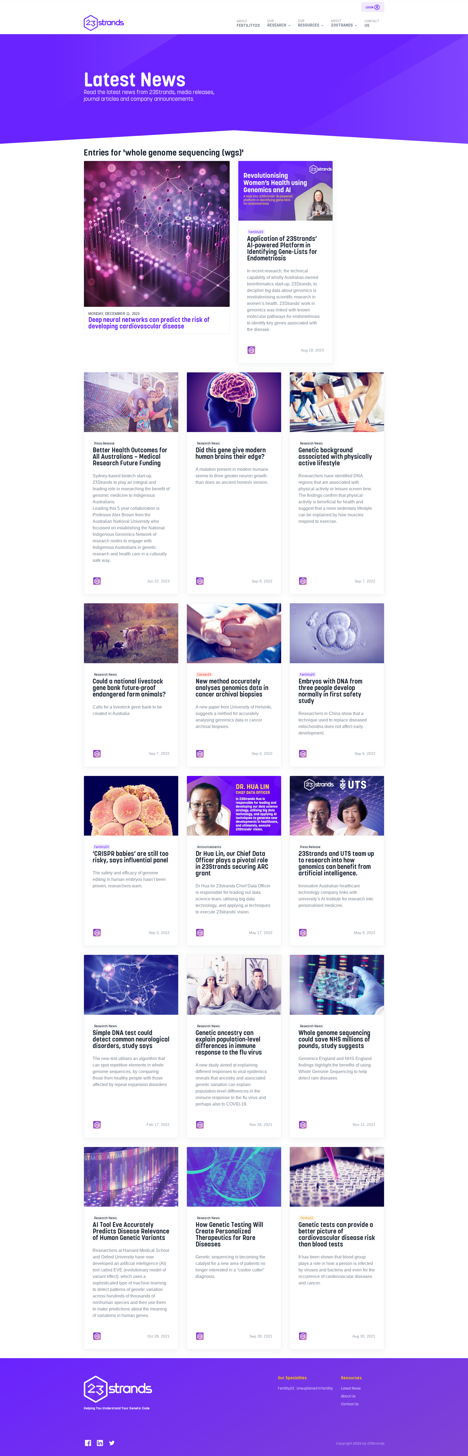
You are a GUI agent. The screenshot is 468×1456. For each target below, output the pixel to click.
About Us (348, 1396)
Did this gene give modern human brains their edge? (231, 453)
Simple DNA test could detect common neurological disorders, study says (131, 1039)
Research (276, 22)
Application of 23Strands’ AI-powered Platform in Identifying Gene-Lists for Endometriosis (282, 248)
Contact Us (350, 1404)
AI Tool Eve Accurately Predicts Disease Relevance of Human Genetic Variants (131, 1230)
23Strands (342, 22)
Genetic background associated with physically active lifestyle (335, 456)
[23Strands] (104, 23)
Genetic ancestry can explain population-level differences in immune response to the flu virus (229, 1042)
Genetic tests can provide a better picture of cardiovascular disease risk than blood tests (336, 1234)
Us (372, 23)
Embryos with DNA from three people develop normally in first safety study (330, 690)
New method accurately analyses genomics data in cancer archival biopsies (232, 687)
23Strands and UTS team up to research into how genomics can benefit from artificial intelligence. (336, 863)
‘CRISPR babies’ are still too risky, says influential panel (130, 856)
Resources (308, 22)
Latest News (351, 1388)
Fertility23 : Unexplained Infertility (305, 1388)
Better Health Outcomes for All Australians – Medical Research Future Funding (130, 456)
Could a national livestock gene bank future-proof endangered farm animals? (129, 687)
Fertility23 (248, 23)
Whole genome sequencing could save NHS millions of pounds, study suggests (334, 1039)
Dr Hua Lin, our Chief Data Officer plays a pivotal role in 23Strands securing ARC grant (232, 863)
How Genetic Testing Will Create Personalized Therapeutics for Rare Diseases (229, 1234)
